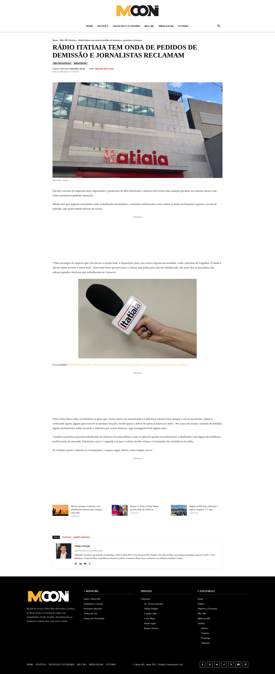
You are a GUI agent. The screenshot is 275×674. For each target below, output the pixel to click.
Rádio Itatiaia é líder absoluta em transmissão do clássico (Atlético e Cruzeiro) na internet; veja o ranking (127, 364)
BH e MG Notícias (68, 40)
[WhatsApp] (156, 527)
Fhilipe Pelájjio (104, 69)
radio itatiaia (82, 537)
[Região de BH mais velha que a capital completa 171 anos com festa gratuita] (179, 510)
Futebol (183, 26)
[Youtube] (238, 664)
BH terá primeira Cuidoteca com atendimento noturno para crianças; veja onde (86, 509)
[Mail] (85, 563)
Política (103, 26)
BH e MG (149, 26)
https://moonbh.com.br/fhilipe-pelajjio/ (89, 551)
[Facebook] (134, 527)
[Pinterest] (149, 527)
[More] (164, 527)
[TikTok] (224, 664)
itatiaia (66, 537)
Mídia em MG (166, 26)
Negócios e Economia (126, 26)
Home (89, 26)
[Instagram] (76, 563)
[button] (218, 26)
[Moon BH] (137, 10)
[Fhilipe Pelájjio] (63, 554)
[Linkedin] (80, 563)
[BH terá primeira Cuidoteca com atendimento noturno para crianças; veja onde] (60, 510)
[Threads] (245, 664)
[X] (142, 527)
